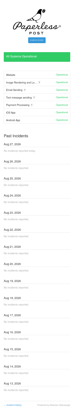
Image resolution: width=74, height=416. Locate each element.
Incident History (13, 404)
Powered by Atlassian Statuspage (53, 404)
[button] (37, 40)
